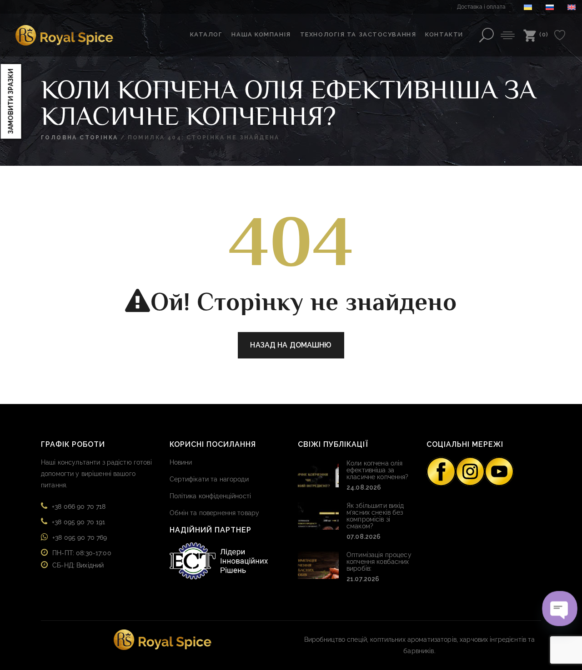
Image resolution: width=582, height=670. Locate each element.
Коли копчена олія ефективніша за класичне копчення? (377, 470)
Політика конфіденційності (210, 496)
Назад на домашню (290, 345)
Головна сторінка (79, 137)
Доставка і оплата (481, 7)
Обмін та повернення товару (215, 513)
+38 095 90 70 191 (78, 522)
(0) (544, 34)
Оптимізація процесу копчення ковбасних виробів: (378, 561)
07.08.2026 (363, 536)
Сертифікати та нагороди (209, 479)
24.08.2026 (363, 487)
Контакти (444, 34)
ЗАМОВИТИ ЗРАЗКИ (11, 101)
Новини (181, 462)
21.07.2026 (362, 579)
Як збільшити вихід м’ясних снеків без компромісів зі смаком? (375, 516)
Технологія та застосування (358, 34)
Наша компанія (261, 34)
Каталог (206, 34)
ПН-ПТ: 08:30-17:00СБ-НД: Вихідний (81, 559)
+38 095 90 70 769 (79, 537)
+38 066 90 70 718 (78, 506)
